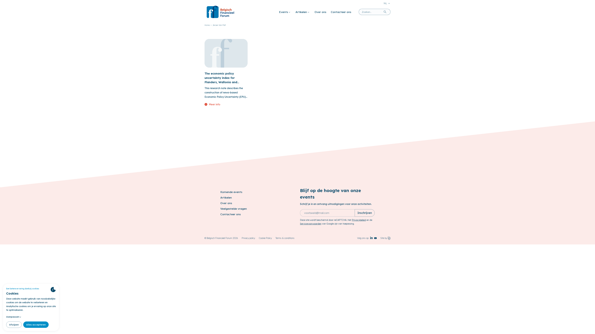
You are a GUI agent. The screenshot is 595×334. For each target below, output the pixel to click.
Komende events (231, 192)
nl (385, 3)
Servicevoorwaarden (310, 223)
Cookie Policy (265, 238)
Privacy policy (248, 238)
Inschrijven (364, 213)
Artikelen (301, 12)
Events (283, 12)
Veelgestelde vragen (233, 208)
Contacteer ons (341, 12)
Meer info (214, 104)
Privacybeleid (359, 220)
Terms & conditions (284, 238)
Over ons (320, 12)
